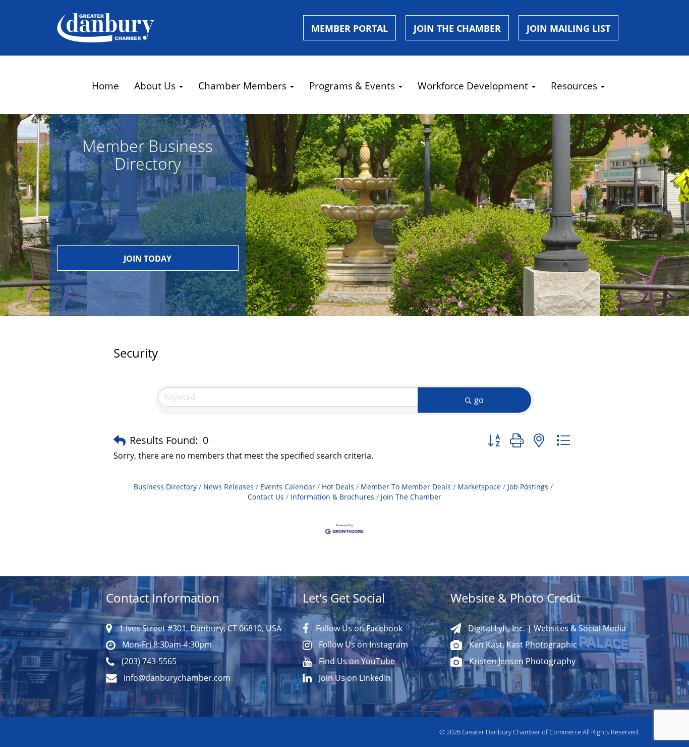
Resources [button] (575, 85)
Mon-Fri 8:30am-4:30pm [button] (166, 644)
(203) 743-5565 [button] (148, 661)
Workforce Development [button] (474, 85)
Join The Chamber (411, 497)
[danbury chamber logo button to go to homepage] (172, 28)
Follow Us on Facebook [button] (358, 628)
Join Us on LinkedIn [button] (354, 677)
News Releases (228, 486)
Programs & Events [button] (353, 85)
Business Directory (165, 486)
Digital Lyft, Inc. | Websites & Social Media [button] (546, 628)
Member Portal (349, 28)
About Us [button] (156, 85)
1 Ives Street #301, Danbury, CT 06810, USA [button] (199, 628)
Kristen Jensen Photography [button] (521, 661)
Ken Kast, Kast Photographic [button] (522, 644)
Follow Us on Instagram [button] (362, 644)
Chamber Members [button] (243, 85)
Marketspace (479, 486)
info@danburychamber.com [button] (176, 677)
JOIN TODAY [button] (147, 258)
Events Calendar (287, 486)
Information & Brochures (332, 497)
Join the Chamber (457, 28)
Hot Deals (338, 486)
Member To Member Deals (406, 486)
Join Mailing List (568, 28)
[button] (119, 440)
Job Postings (527, 486)
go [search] (479, 400)
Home (105, 85)
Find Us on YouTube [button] (356, 661)
